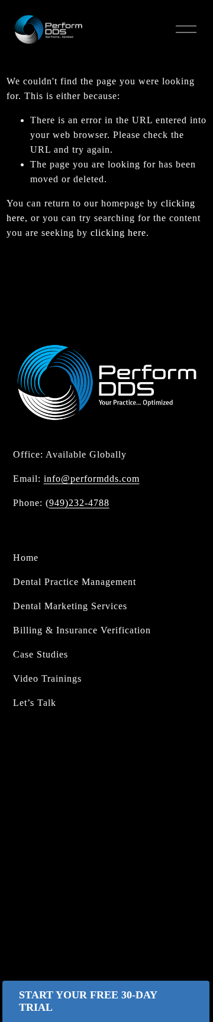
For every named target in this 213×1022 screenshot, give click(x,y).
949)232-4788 (79, 503)
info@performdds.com (92, 479)
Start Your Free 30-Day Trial (88, 1001)
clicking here (118, 233)
